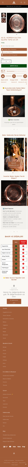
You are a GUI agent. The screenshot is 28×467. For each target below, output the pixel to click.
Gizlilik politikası (7, 462)
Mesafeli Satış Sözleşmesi (9, 435)
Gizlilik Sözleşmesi (7, 438)
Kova (4, 363)
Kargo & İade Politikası (8, 441)
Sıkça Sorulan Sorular (8, 416)
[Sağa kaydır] (17, 129)
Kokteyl (5, 360)
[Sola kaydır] (10, 129)
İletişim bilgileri (15, 464)
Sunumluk (5, 397)
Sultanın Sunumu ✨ (8, 394)
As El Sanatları (11, 460)
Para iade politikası (20, 460)
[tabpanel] (14, 154)
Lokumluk (5, 404)
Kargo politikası (22, 462)
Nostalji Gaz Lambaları (8, 375)
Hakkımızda (6, 419)
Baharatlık (5, 335)
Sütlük (4, 366)
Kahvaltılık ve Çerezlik (8, 318)
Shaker (4, 328)
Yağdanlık (5, 325)
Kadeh (4, 356)
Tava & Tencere (6, 315)
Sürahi (4, 350)
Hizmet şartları (15, 462)
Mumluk (5, 382)
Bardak (4, 347)
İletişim (5, 422)
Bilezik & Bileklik (7, 378)
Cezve (4, 338)
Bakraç (4, 322)
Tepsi (4, 400)
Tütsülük (5, 385)
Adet (2, 58)
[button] (2, 2)
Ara (4, 426)
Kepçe (4, 331)
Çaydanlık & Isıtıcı (7, 312)
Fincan (4, 353)
